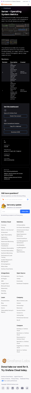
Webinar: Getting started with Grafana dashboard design (13, 174)
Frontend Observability (7, 250)
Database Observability (7, 248)
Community (4, 305)
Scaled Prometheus (22, 238)
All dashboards (7, 8)
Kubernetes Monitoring (7, 241)
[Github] (17, 388)
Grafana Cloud (12, 370)
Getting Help (20, 315)
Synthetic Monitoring (6, 253)
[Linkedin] (12, 388)
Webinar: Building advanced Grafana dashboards (13, 178)
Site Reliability (20, 245)
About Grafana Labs (22, 300)
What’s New (4, 266)
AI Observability (21, 225)
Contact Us (20, 312)
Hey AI (18, 320)
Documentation (5, 300)
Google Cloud (4, 283)
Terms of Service (16, 1)
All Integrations (5, 276)
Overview (3, 225)
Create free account (15, 116)
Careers (19, 303)
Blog (2, 303)
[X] (8, 388)
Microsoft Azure (5, 286)
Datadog (3, 290)
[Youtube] (22, 388)
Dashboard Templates (22, 283)
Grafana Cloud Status (7, 269)
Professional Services (22, 317)
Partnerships (20, 305)
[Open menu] (28, 4)
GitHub (18, 278)
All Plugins (4, 278)
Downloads (20, 281)
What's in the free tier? (7, 230)
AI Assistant (4, 232)
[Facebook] (3, 388)
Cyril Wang (6, 155)
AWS (2, 281)
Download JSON (15, 132)
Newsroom (19, 308)
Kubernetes (4, 288)
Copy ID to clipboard (15, 126)
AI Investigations (5, 264)
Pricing (3, 227)
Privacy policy (19, 215)
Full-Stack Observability (23, 227)
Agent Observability (6, 234)
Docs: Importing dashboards (11, 171)
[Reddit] (27, 388)
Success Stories (21, 310)
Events (3, 308)
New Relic (3, 293)
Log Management (21, 247)
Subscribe (25, 211)
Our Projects (20, 276)
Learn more (25, 1)
